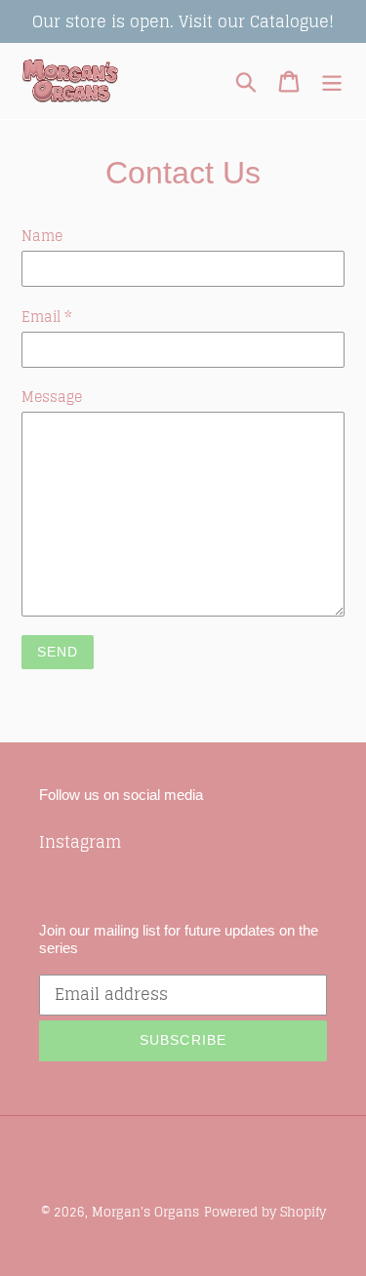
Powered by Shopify (265, 1212)
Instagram (80, 842)
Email (46, 316)
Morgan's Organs (145, 1212)
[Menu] (331, 81)
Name (41, 235)
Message (51, 396)
